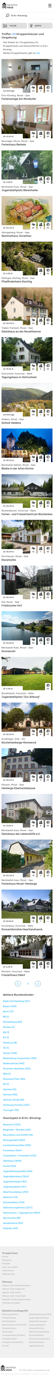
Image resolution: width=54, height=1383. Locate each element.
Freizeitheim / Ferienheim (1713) (19, 1155)
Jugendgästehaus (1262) (16, 1176)
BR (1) (6, 1016)
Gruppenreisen (9, 1339)
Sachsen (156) (10, 1094)
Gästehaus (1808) (12, 1161)
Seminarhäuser (36, 1342)
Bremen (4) (8, 1027)
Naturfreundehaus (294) (15, 1192)
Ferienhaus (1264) (12, 1150)
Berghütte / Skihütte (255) (17, 1129)
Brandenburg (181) (12, 1022)
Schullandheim (36, 1335)
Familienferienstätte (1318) (17, 1145)
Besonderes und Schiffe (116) (18, 1135)
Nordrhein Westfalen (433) (16, 1068)
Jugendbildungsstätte (40, 1314)
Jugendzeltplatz (37, 1325)
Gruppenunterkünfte (12, 1342)
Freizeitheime (9, 1318)
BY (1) (6, 1037)
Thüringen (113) (11, 1110)
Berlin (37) (8, 1011)
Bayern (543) (9, 1006)
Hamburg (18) (10, 1042)
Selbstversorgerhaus (39, 1339)
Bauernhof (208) (12, 1124)
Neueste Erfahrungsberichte (16, 1299)
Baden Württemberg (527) (16, 1001)
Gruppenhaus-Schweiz (13, 1335)
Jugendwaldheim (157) (14, 1186)
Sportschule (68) (12, 1218)
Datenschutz (8, 1274)
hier (38, 53)
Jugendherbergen (38, 1321)
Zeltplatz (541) (10, 1228)
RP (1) (6, 1084)
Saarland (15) (9, 1089)
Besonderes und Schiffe (14, 1325)
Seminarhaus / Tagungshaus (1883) (21, 1212)
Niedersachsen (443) (13, 1063)
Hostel (5, 1346)
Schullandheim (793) (13, 1202)
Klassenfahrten (36, 1328)
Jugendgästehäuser (39, 1318)
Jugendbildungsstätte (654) (17, 1171)
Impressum (8, 1270)
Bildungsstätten (10, 1314)
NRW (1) (7, 1074)
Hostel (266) (9, 1166)
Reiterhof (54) (10, 1197)
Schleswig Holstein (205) (16, 1105)
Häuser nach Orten (11, 1292)
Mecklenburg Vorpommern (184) (19, 1058)
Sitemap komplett (11, 1303)
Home (5, 1256)
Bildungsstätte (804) (14, 1140)
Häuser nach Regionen (13, 1289)
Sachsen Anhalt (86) (13, 1099)
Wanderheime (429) (13, 1223)
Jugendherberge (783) (15, 1181)
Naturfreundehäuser (39, 1332)
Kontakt (6, 1263)
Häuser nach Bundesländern (16, 1285)
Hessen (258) (10, 1053)
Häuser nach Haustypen (14, 1296)
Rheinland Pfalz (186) (14, 1079)
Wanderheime (9, 1321)
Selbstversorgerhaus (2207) (17, 1207)
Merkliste (6, 1260)
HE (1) (6, 1048)
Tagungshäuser (37, 1346)
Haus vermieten (10, 1267)
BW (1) (6, 1032)
